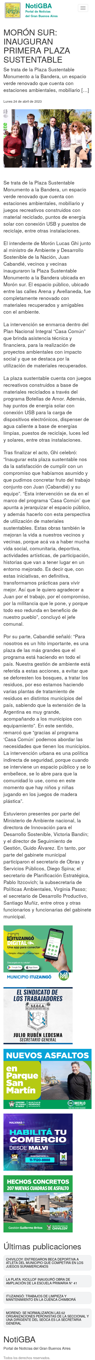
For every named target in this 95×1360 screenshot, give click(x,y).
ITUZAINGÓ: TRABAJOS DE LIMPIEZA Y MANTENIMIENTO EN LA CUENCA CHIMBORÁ (41, 1298)
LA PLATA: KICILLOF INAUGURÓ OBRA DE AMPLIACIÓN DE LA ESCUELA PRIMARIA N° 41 (41, 1281)
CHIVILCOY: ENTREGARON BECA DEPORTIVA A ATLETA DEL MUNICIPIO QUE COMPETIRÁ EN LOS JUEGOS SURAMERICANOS (44, 1263)
